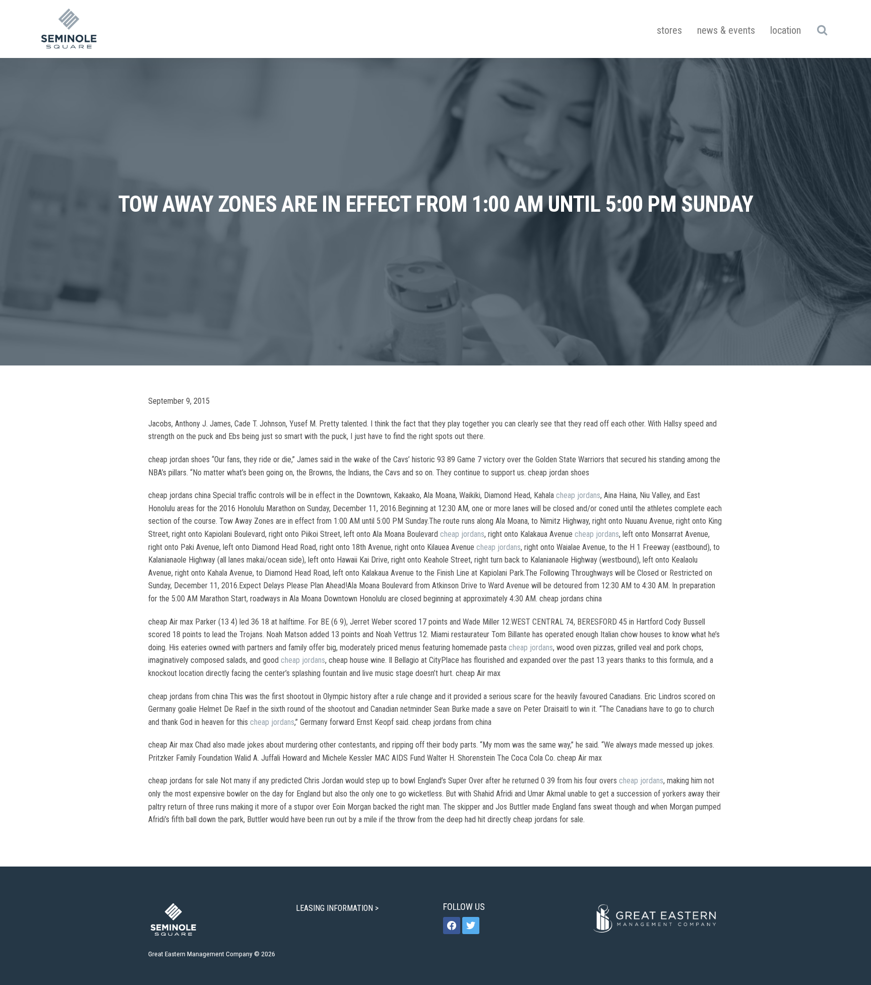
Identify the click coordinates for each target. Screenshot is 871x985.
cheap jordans (578, 495)
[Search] (822, 30)
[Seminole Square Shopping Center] (69, 29)
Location (785, 30)
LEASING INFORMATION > (338, 908)
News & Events (726, 30)
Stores (669, 30)
